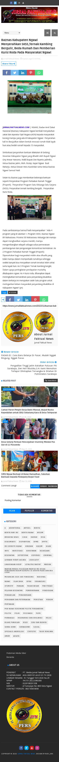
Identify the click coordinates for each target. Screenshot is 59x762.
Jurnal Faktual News (26, 754)
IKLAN (12, 511)
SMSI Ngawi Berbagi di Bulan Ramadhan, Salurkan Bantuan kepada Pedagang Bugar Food (25, 475)
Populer (29, 511)
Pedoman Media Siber (16, 653)
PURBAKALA (10, 618)
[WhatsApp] (27, 2)
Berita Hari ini (11, 533)
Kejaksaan (45, 551)
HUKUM (39, 546)
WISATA (16, 636)
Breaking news (12, 537)
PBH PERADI (47, 586)
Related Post (9, 380)
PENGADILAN (10, 595)
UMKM (7, 636)
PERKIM (49, 600)
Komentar (47, 511)
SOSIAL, (38, 58)
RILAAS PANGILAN (12, 622)
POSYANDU (28, 613)
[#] (31, 2)
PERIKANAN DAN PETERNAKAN (17, 600)
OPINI (29, 581)
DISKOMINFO (10, 542)
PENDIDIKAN (48, 591)
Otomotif (9, 586)
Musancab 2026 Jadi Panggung (19, 577)
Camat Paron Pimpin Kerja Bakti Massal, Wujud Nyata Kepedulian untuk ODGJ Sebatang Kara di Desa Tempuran (29, 411)
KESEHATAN (10, 555)
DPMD (36, 542)
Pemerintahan (32, 591)
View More (52, 380)
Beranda (10, 657)
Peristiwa (38, 600)
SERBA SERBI (10, 627)
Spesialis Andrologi (14, 631)
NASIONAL (41, 577)
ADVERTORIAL (14, 528)
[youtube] (23, 3)
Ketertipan (23, 555)
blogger (35, 486)
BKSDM (40, 533)
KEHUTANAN (31, 551)
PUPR (38, 613)
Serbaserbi (24, 627)
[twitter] (15, 3)
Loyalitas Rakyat (33, 564)
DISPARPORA (24, 542)
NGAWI (7, 581)
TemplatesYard (56, 754)
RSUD (25, 622)
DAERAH (34, 537)
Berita (37, 528)
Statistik (31, 631)
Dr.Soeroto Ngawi (13, 546)
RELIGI (48, 618)
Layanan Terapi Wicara (15, 560)
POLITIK (8, 613)
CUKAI (24, 537)
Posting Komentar (13, 500)
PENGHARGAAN (25, 595)
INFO (7, 551)
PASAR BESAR (33, 586)
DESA (5, 421)
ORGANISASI (40, 581)
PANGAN (20, 586)
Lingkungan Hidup (13, 564)
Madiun (47, 564)
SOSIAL (36, 627)
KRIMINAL (48, 555)
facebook (52, 486)
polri (17, 613)
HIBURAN (29, 546)
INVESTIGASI (17, 551)
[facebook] (11, 3)
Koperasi (36, 555)
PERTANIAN (9, 604)
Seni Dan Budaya (39, 622)
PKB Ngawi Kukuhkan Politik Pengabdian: (24, 609)
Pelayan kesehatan (14, 591)
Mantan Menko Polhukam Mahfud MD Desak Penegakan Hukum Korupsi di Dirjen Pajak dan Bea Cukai (29, 570)
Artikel (27, 528)
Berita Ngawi (8, 389)
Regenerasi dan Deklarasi (30, 618)
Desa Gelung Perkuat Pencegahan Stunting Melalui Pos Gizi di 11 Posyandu (28, 443)
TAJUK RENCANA (46, 631)
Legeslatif (34, 560)
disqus (43, 486)
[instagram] (19, 3)
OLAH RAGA (18, 581)
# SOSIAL (12, 292)
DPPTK (45, 542)
